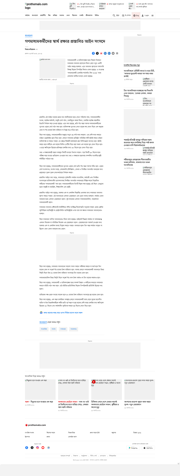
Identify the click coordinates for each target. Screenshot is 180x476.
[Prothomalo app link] (133, 448)
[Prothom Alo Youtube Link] (44, 448)
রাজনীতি (43, 15)
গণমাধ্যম (63, 329)
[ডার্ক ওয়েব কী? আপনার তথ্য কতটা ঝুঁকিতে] (132, 6)
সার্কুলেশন (84, 456)
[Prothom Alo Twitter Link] (33, 448)
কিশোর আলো (51, 433)
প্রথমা (48, 437)
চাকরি (81, 15)
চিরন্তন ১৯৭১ (137, 433)
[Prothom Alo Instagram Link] (38, 448)
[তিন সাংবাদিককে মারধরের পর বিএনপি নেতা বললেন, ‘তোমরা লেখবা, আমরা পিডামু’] (149, 102)
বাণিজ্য (55, 15)
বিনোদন (74, 15)
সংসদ (53, 329)
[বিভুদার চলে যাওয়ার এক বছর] (40, 389)
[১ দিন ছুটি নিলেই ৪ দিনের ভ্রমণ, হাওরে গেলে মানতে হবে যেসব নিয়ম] (73, 6)
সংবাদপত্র (73, 329)
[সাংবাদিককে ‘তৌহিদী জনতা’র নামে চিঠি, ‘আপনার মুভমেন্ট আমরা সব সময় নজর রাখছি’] (149, 82)
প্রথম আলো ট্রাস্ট (94, 433)
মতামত (62, 15)
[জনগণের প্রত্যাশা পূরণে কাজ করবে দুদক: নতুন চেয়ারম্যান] (139, 389)
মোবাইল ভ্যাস (72, 437)
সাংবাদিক (44, 329)
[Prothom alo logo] (35, 426)
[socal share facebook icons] (94, 54)
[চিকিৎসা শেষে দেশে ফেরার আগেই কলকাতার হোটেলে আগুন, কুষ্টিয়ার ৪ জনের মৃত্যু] (106, 389)
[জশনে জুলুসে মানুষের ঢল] (102, 6)
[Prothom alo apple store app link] (148, 448)
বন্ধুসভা (114, 433)
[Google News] (48, 448)
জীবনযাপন (89, 15)
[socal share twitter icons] (98, 54)
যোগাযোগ (103, 456)
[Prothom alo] (39, 6)
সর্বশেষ (27, 15)
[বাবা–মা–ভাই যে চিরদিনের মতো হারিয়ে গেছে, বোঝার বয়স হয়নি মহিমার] (73, 389)
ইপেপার (27, 437)
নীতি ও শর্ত (93, 456)
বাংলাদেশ (35, 15)
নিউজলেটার (112, 456)
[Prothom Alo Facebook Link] (27, 448)
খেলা (68, 15)
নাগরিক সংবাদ (29, 433)
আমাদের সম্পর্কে (65, 456)
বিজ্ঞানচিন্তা (71, 433)
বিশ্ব (49, 15)
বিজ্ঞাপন (75, 456)
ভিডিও (97, 15)
